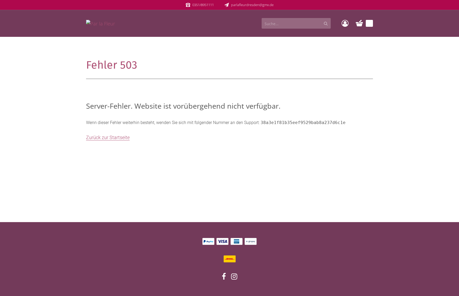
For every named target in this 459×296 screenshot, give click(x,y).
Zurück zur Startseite (108, 137)
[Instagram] (234, 277)
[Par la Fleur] (100, 23)
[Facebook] (224, 277)
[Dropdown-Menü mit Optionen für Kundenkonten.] (345, 23)
